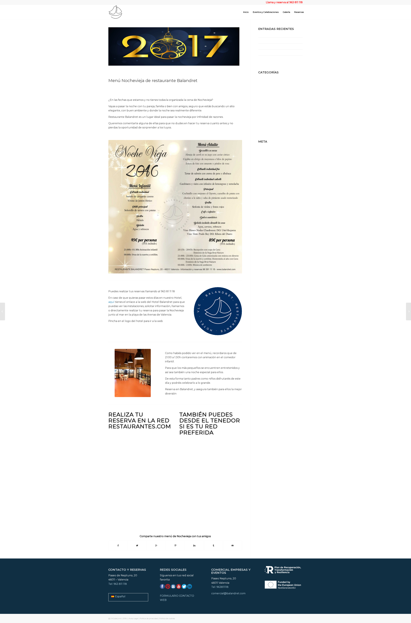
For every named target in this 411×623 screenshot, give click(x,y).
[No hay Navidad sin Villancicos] (408, 311)
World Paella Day (266, 40)
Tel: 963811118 (219, 586)
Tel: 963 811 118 (117, 583)
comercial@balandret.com (228, 593)
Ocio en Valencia (268, 111)
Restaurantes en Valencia (274, 119)
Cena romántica (268, 81)
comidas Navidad (269, 98)
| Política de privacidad (148, 618)
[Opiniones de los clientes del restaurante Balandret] (2, 311)
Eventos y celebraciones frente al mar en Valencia (280, 46)
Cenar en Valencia (269, 85)
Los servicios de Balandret (270, 58)
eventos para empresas (273, 102)
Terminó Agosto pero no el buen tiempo (275, 52)
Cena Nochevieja (269, 77)
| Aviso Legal (133, 618)
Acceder (263, 146)
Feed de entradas (269, 150)
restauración (266, 115)
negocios (264, 106)
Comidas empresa (269, 94)
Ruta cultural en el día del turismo (273, 34)
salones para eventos (271, 123)
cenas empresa (268, 89)
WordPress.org (267, 159)
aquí (111, 301)
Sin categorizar (267, 128)
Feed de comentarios (271, 154)
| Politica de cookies (166, 618)
